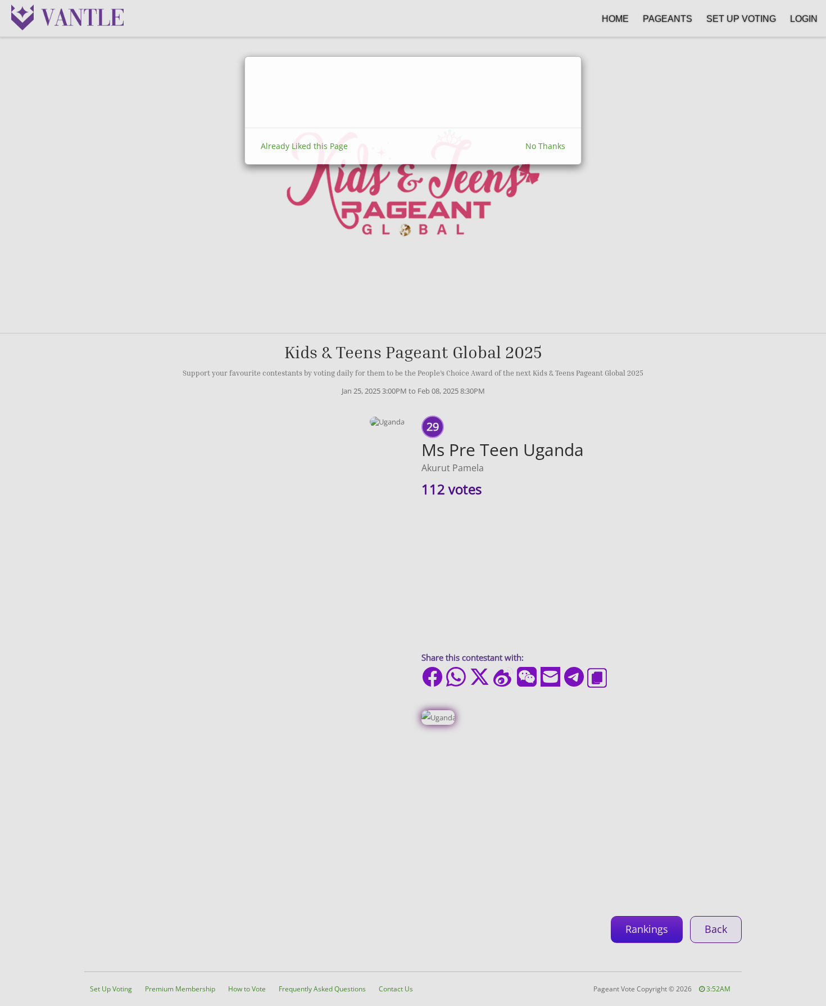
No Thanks (545, 146)
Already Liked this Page (304, 146)
